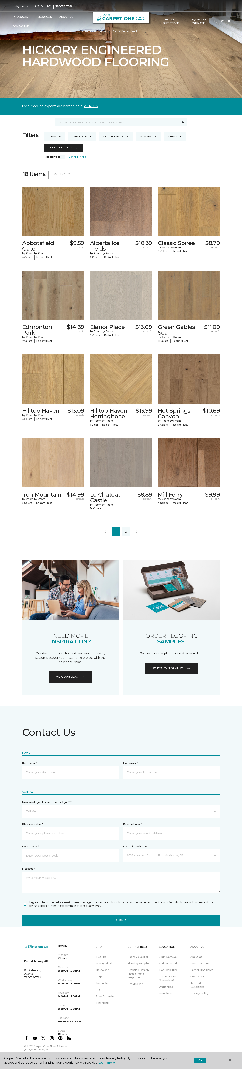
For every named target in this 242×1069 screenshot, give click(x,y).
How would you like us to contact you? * (46, 802)
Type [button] (52, 136)
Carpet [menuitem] (100, 976)
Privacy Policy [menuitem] (199, 993)
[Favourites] (222, 21)
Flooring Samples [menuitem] (138, 963)
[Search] (183, 122)
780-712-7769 (64, 6)
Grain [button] (172, 136)
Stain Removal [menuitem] (168, 956)
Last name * (130, 763)
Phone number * (32, 824)
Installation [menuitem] (166, 993)
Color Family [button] (113, 136)
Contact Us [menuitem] (21, 26)
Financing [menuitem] (102, 1002)
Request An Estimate (198, 21)
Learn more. (106, 1062)
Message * (28, 868)
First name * (29, 763)
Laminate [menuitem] (102, 983)
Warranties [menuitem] (166, 986)
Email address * (132, 824)
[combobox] (117, 122)
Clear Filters (77, 157)
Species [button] (145, 136)
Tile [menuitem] (98, 989)
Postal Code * (30, 846)
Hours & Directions (171, 21)
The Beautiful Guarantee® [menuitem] (167, 978)
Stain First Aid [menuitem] (168, 963)
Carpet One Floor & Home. (50, 1046)
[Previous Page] (105, 531)
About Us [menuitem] (196, 956)
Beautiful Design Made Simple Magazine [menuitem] (138, 973)
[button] (215, 21)
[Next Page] (137, 531)
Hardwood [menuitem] (102, 970)
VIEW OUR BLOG (67, 676)
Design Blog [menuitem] (135, 984)
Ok (200, 1060)
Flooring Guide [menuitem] (168, 970)
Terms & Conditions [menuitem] (197, 985)
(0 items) (229, 21)
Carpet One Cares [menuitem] (201, 970)
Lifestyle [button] (80, 136)
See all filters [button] (61, 147)
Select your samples (168, 668)
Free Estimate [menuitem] (105, 996)
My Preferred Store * (135, 846)
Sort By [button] (59, 173)
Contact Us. (91, 106)
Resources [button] (43, 16)
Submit (121, 920)
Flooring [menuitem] (101, 956)
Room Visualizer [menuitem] (137, 956)
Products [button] (20, 16)
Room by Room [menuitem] (200, 963)
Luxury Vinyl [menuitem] (104, 963)
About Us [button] (66, 16)
